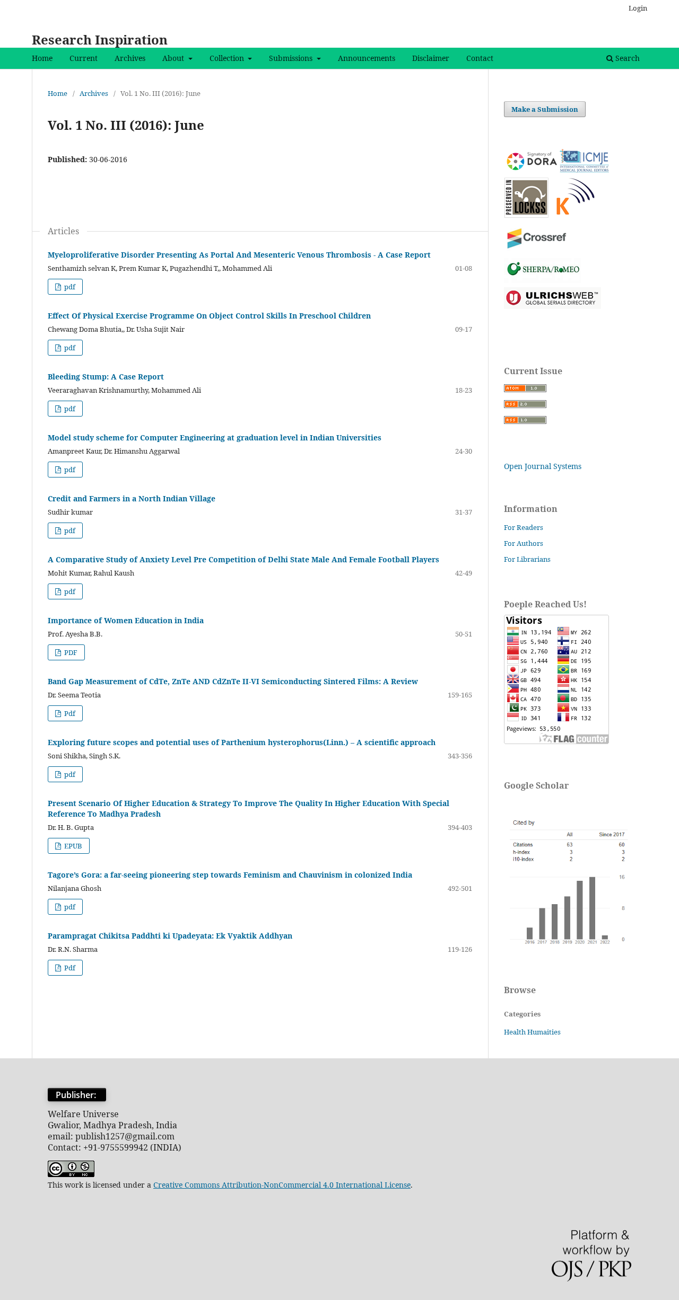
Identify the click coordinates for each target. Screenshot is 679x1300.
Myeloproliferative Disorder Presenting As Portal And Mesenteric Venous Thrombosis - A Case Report (239, 255)
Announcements (366, 58)
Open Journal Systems (542, 466)
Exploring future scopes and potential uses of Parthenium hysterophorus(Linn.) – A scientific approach (242, 742)
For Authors (523, 543)
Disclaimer (430, 58)
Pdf (69, 713)
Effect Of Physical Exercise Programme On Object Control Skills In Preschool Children (209, 316)
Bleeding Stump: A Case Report (106, 377)
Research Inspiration (100, 39)
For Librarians (527, 559)
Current (83, 58)
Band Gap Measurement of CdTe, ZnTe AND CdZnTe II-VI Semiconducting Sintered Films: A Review (233, 681)
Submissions (292, 58)
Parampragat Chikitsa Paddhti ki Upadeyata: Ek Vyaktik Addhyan (170, 936)
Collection (228, 58)
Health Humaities (532, 1032)
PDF (70, 652)
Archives (130, 58)
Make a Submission (544, 109)
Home (42, 58)
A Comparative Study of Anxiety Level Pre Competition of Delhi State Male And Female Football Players (243, 559)
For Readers (523, 527)
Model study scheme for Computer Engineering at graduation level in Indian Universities (214, 437)
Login (638, 8)
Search (626, 58)
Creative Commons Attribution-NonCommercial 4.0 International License (282, 1185)
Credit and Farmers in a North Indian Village (131, 498)
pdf (69, 286)
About (174, 58)
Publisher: (77, 1095)
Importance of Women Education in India (126, 620)
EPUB (72, 846)
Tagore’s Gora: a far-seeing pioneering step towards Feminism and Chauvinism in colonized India (230, 875)
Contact (479, 58)
